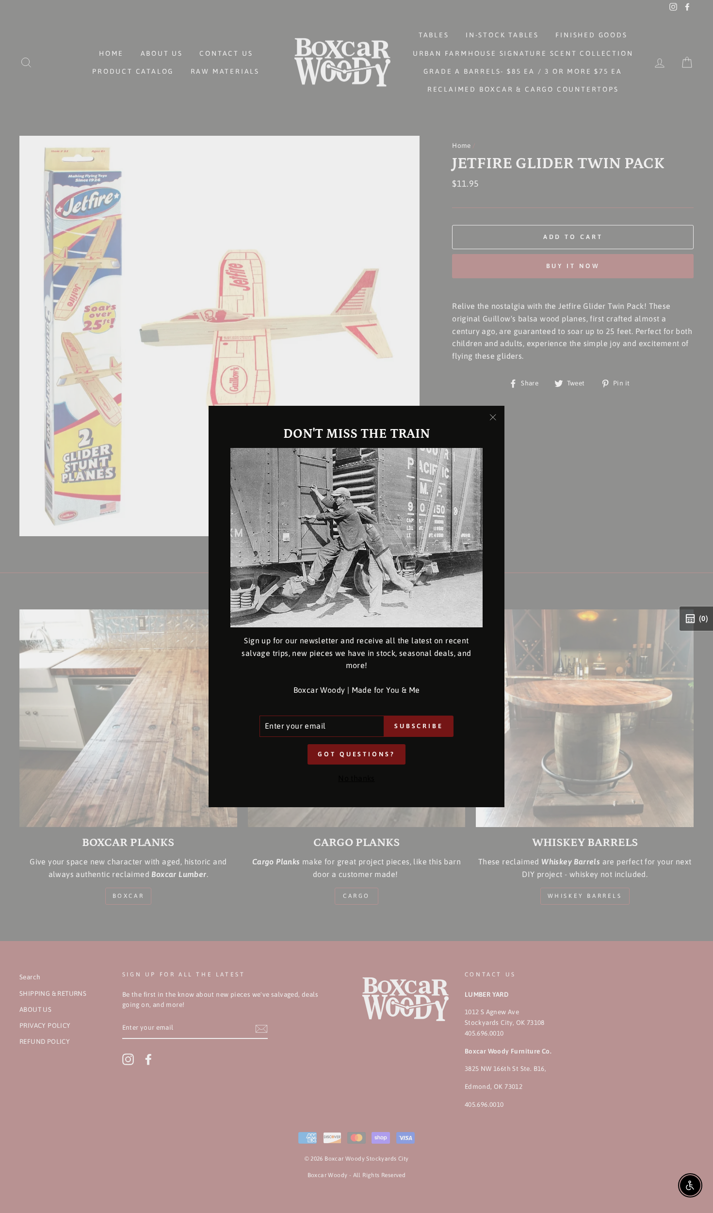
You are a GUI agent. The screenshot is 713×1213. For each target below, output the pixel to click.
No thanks (356, 778)
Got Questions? (356, 754)
